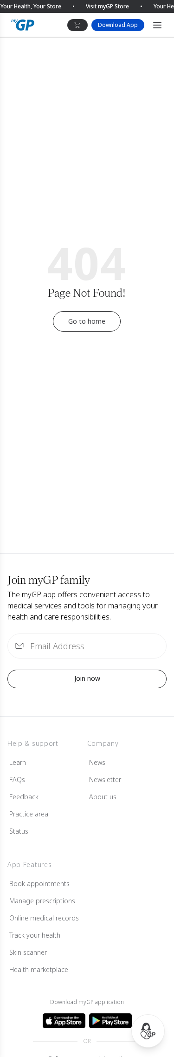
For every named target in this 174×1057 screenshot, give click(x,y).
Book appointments (39, 883)
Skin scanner (28, 952)
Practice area (28, 813)
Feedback (24, 796)
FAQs (17, 779)
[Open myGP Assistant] (148, 1031)
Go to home (86, 321)
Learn (17, 762)
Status (18, 831)
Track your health (34, 935)
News (97, 762)
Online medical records (44, 917)
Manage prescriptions (42, 900)
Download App (118, 25)
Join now (87, 678)
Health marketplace (38, 969)
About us (102, 796)
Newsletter (105, 779)
